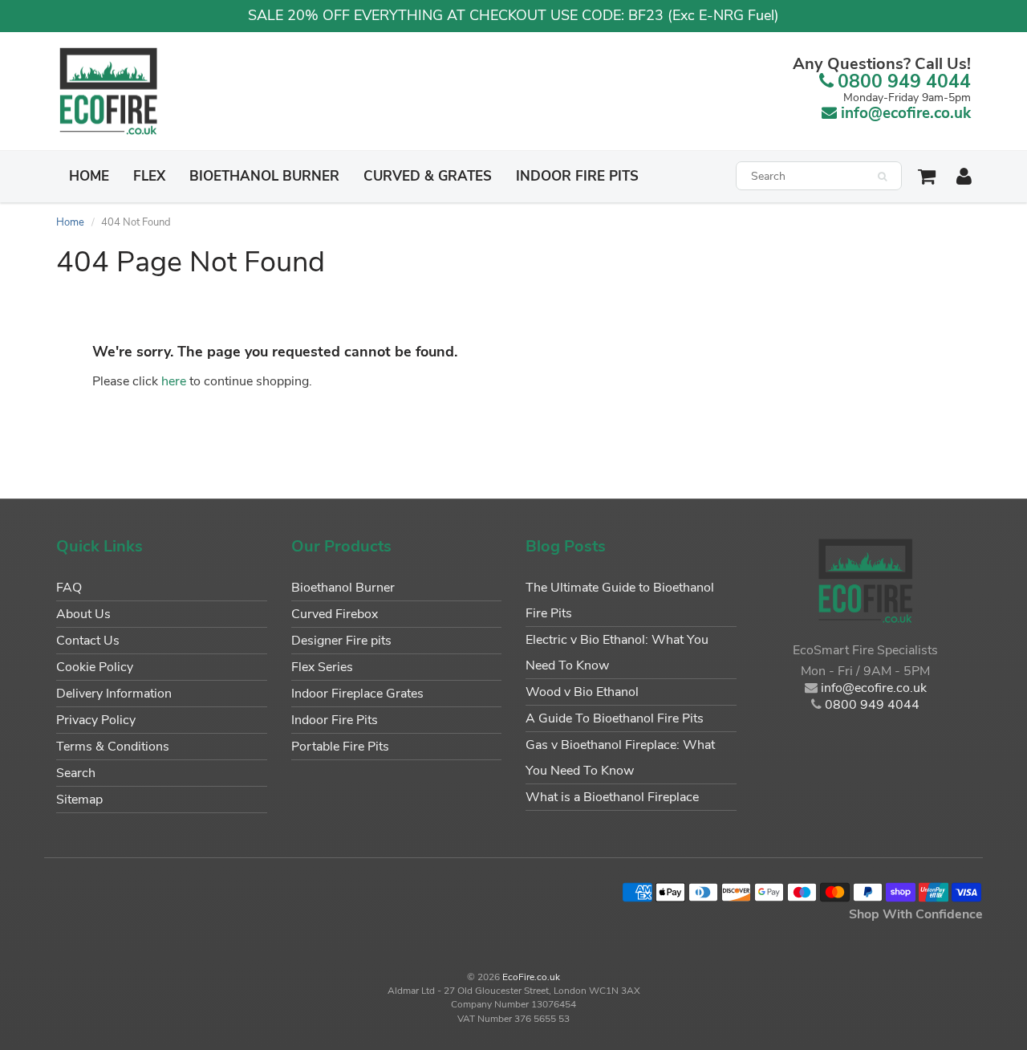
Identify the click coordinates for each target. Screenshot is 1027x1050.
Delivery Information (114, 693)
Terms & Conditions (112, 746)
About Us (83, 614)
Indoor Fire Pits (577, 176)
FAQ (69, 587)
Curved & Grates (427, 176)
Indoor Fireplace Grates (357, 693)
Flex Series (322, 667)
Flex (149, 176)
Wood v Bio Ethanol (582, 692)
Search (75, 773)
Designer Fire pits (341, 640)
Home (89, 176)
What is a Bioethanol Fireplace (612, 797)
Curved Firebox (334, 614)
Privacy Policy (96, 720)
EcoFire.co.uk (531, 977)
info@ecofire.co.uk (906, 113)
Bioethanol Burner (264, 176)
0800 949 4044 (904, 81)
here (173, 381)
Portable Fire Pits (340, 746)
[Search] (882, 176)
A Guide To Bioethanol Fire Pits (615, 718)
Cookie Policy (94, 667)
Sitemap (79, 799)
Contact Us (88, 640)
